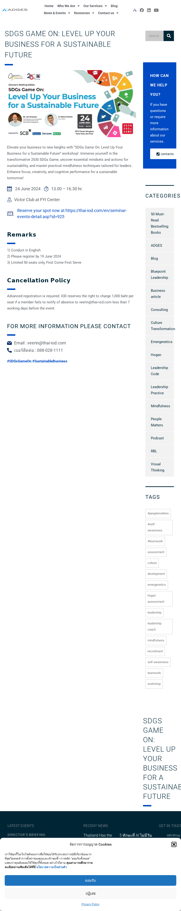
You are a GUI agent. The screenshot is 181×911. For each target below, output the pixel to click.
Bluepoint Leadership (159, 274)
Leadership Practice (159, 390)
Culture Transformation (163, 326)
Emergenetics (162, 342)
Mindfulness (160, 406)
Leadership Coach (154, 626)
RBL (154, 451)
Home (49, 6)
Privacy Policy (90, 904)
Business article (158, 293)
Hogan (156, 355)
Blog (114, 6)
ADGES (156, 245)
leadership (154, 612)
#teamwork (155, 541)
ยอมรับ (90, 880)
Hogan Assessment (156, 598)
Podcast (157, 438)
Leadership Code (159, 371)
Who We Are (66, 6)
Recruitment (155, 651)
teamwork (154, 673)
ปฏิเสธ (91, 893)
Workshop (154, 684)
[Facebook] (142, 10)
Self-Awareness (158, 662)
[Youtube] (156, 10)
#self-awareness (155, 527)
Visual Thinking (157, 467)
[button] (174, 844)
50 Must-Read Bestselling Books (159, 223)
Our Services (93, 6)
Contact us (106, 13)
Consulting (159, 310)
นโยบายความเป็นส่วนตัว (51, 867)
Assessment (156, 552)
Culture (152, 563)
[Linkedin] (149, 10)
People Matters (157, 422)
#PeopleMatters (158, 513)
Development (156, 574)
